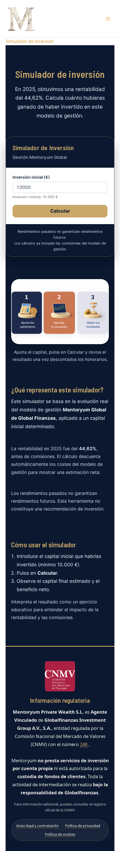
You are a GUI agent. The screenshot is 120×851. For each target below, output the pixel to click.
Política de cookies (60, 834)
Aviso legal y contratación (37, 825)
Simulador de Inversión (30, 41)
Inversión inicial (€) (31, 177)
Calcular (60, 211)
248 (84, 744)
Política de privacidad (82, 825)
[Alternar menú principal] (108, 18)
